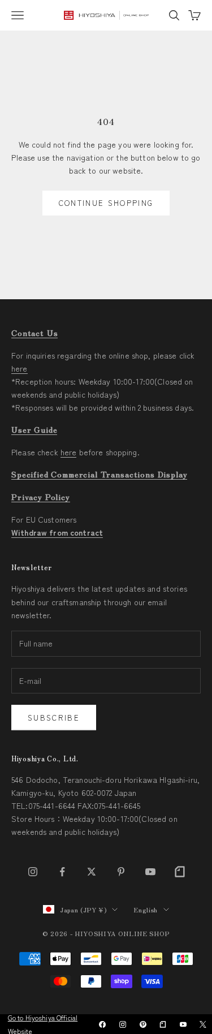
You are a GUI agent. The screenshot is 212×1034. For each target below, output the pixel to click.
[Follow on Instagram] (32, 871)
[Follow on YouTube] (150, 871)
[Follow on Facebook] (62, 871)
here (19, 368)
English (145, 909)
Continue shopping (106, 202)
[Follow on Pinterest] (121, 871)
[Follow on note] (179, 871)
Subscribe (54, 717)
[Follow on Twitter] (91, 871)
